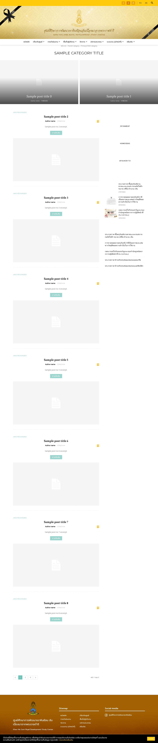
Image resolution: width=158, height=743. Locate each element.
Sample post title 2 (56, 117)
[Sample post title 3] (56, 240)
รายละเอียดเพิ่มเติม (66, 740)
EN (146, 3)
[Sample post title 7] (56, 565)
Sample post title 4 (56, 279)
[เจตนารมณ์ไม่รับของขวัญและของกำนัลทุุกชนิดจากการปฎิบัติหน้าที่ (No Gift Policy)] (111, 213)
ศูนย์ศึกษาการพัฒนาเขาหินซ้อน (120, 715)
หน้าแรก (63, 46)
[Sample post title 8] (56, 646)
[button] (152, 3)
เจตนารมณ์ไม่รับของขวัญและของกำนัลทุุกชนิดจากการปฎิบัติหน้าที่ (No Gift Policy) (131, 212)
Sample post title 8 (56, 603)
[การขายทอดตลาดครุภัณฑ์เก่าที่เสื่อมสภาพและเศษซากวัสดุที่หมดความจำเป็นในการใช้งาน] (111, 200)
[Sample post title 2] (56, 159)
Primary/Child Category (89, 46)
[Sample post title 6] (56, 484)
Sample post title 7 (56, 522)
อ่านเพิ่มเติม (56, 133)
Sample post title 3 (56, 198)
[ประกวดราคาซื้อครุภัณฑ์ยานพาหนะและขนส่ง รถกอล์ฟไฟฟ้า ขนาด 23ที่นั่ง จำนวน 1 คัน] (111, 187)
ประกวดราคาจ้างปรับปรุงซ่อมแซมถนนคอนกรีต (123, 260)
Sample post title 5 (56, 360)
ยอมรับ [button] (151, 739)
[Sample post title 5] (56, 402)
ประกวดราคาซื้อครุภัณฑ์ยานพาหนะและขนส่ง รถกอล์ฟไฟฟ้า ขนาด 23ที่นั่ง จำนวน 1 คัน (130, 186)
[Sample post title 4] (56, 321)
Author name (50, 121)
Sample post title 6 (56, 441)
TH (140, 3)
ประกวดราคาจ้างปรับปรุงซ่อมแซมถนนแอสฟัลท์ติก (124, 266)
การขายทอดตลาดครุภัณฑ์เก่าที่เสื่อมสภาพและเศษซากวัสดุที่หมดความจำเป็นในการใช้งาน (131, 199)
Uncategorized (20, 112)
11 (98, 121)
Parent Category (73, 46)
